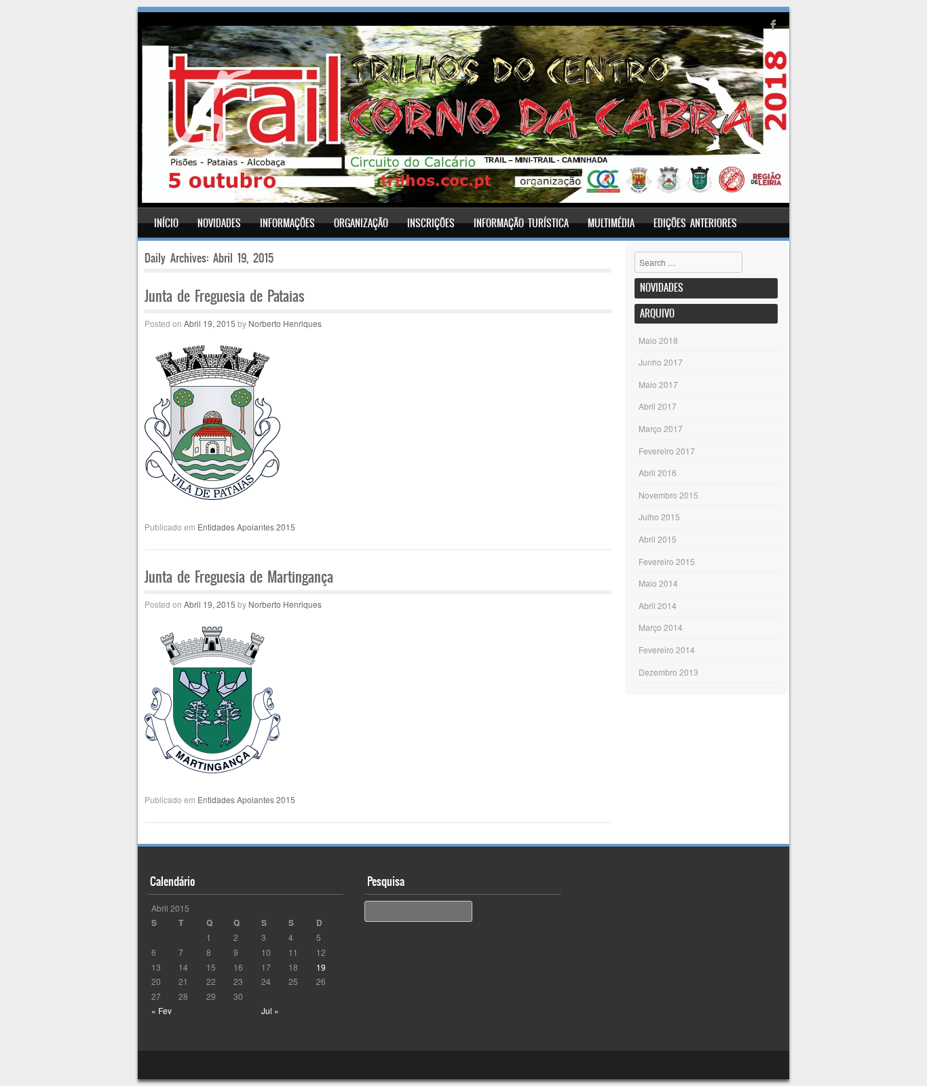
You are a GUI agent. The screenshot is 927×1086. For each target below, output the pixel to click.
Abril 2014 (658, 605)
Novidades (219, 223)
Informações (287, 223)
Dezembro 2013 (668, 672)
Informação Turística (521, 223)
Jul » (270, 1010)
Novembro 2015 (668, 495)
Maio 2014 (658, 583)
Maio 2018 (658, 340)
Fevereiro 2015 (667, 561)
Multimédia (611, 223)
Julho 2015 (659, 516)
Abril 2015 (658, 539)
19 (321, 967)
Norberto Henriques (285, 323)
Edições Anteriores (695, 223)
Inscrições (431, 223)
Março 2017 (661, 428)
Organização (361, 223)
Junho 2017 (661, 362)
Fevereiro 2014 (667, 649)
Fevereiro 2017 (667, 451)
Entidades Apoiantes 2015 (246, 526)
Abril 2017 (658, 406)
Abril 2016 (658, 472)
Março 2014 (661, 627)
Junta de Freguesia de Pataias (225, 296)
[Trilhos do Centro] (465, 199)
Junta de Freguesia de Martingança (239, 576)
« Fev (161, 1010)
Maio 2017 (658, 384)
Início (166, 223)
